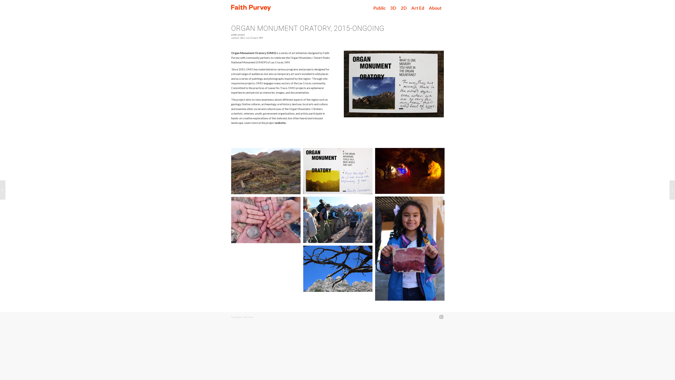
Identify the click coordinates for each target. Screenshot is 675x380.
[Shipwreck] (672, 190)
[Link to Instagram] (441, 316)
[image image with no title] (267, 172)
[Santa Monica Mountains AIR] (2, 190)
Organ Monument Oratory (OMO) (254, 53)
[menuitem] (379, 8)
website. (280, 122)
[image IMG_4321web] (339, 270)
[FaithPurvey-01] (280, 8)
